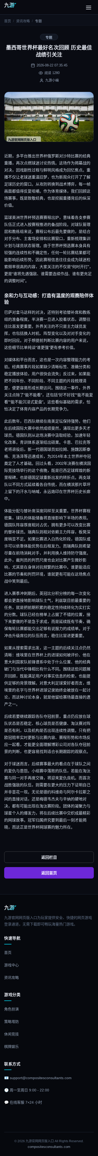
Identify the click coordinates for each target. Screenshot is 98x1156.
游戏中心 (11, 965)
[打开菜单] (88, 7)
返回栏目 (49, 857)
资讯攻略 (23, 21)
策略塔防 (11, 1021)
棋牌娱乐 (11, 1046)
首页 (7, 21)
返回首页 (49, 873)
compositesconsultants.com (49, 1147)
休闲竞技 (11, 1034)
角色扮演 (11, 1009)
